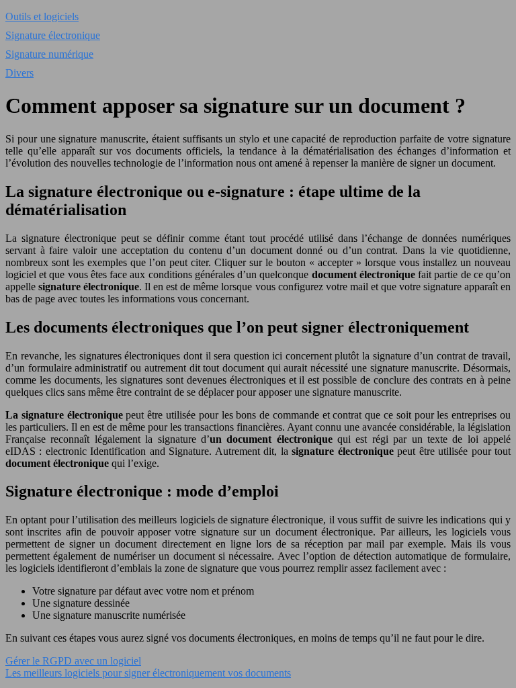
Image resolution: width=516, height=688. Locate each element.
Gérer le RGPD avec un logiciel (73, 660)
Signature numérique (49, 54)
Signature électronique (52, 35)
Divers (19, 73)
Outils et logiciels (42, 16)
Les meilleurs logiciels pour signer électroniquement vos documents (148, 673)
